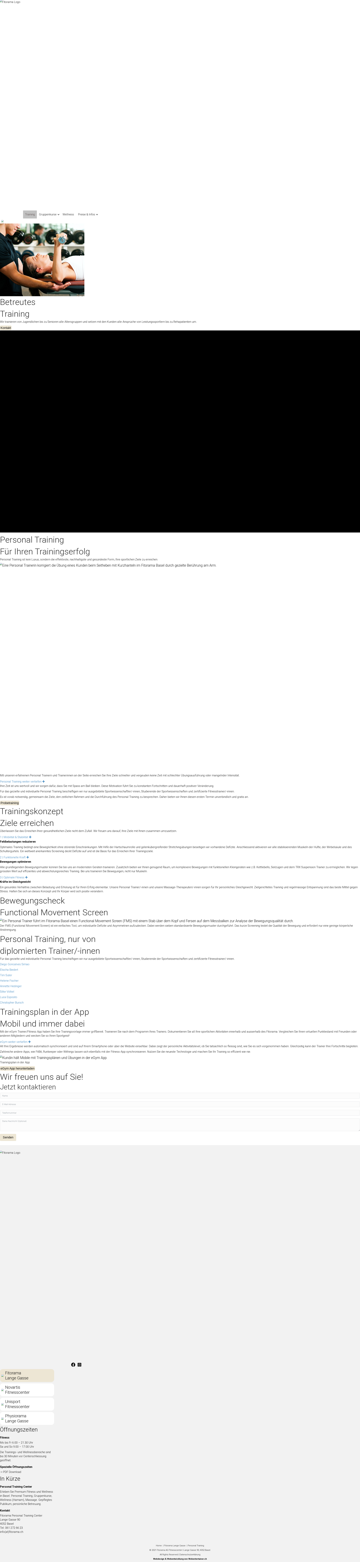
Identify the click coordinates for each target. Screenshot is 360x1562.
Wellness (68, 214)
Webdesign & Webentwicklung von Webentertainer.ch (180, 1559)
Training (30, 214)
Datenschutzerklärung (190, 1554)
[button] (58, 214)
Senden (8, 1137)
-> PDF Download (10, 1472)
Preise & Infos (86, 214)
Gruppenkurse (48, 214)
